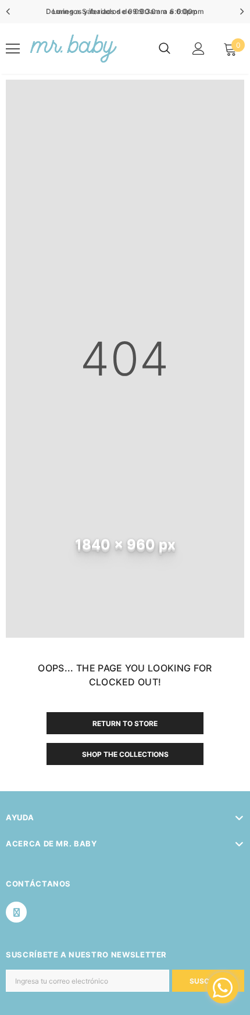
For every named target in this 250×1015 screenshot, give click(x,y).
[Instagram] (16, 912)
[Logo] (72, 48)
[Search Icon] (164, 49)
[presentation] (8, 11)
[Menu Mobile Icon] (13, 49)
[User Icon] (198, 48)
